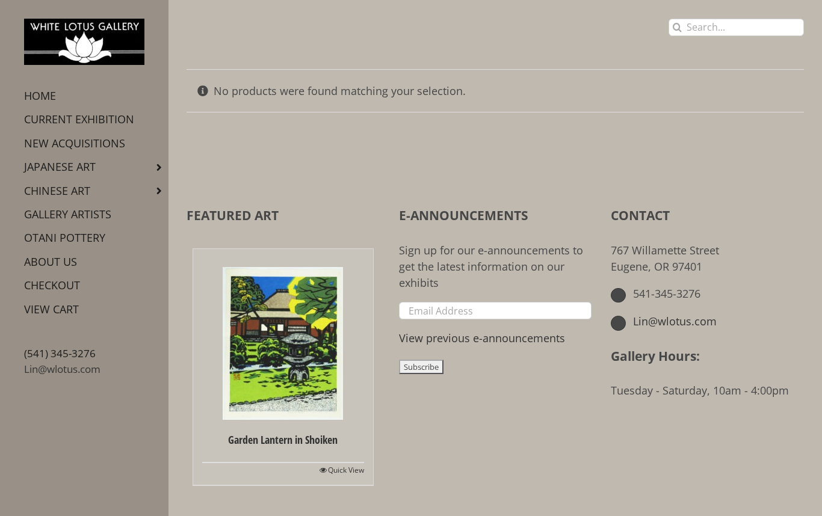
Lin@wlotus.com (62, 369)
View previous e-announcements (482, 338)
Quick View (346, 470)
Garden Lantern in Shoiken (283, 439)
